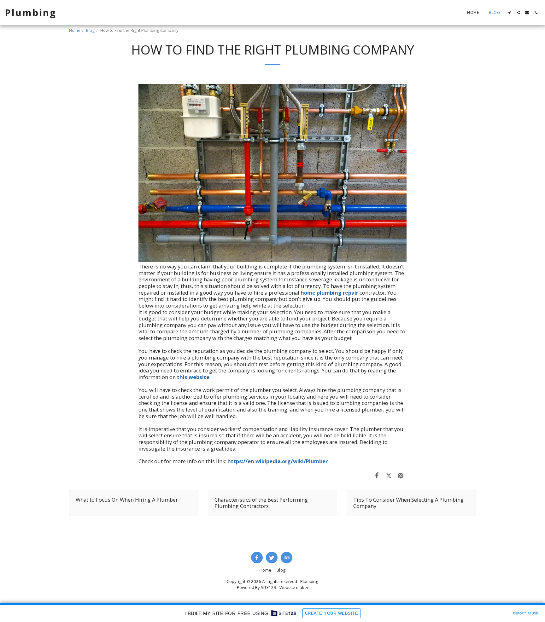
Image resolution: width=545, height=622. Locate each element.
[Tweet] (389, 475)
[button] (509, 12)
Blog (90, 30)
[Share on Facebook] (377, 475)
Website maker (293, 587)
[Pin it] (401, 475)
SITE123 (268, 587)
